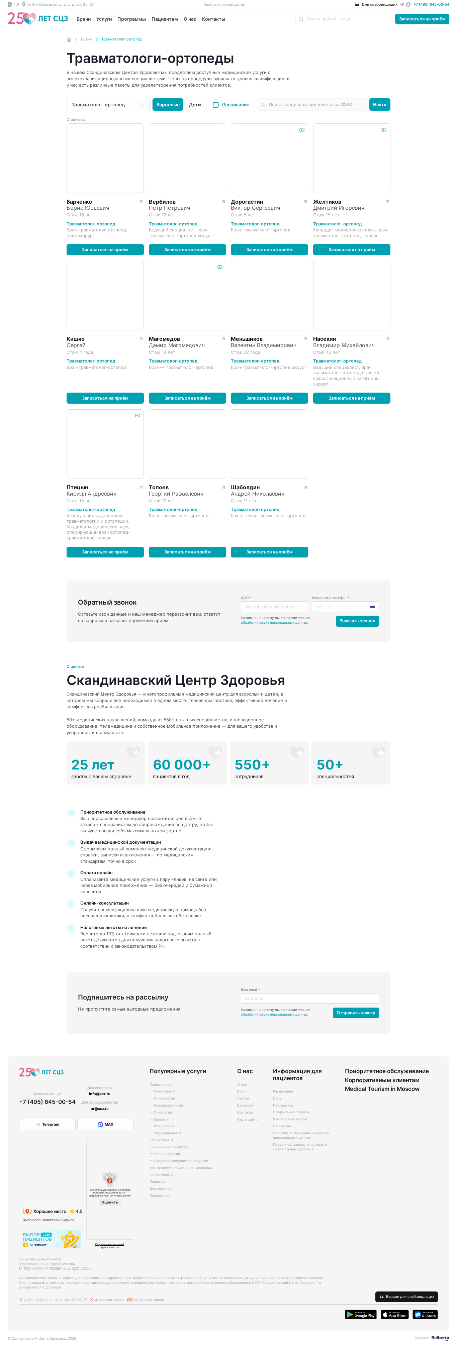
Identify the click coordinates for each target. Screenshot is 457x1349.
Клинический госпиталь (170, 1147)
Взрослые (168, 104)
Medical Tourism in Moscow (382, 1088)
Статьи (243, 1098)
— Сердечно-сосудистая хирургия (179, 1161)
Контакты (213, 19)
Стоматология (162, 1140)
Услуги (104, 19)
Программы (131, 19)
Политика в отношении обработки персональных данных (301, 1135)
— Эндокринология (166, 1133)
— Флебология (162, 1126)
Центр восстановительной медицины (181, 1168)
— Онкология (161, 1112)
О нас (190, 19)
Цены (277, 1098)
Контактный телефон (330, 598)
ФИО (246, 598)
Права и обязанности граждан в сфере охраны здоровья (300, 1146)
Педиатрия (159, 1181)
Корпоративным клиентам (382, 1080)
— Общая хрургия (165, 1154)
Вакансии (245, 1105)
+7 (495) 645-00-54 (431, 4)
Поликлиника (160, 1084)
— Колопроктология (166, 1105)
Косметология (162, 1175)
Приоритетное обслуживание (387, 1071)
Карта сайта (247, 1119)
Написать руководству (224, 4)
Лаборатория (161, 1196)
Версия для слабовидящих (410, 1296)
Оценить (109, 1202)
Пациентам (165, 19)
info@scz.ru (99, 1094)
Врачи (84, 19)
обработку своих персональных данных (274, 622)
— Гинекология (162, 1098)
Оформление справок (291, 1112)
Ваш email (250, 990)
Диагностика (160, 1188)
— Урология (160, 1119)
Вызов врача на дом (290, 1119)
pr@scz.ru (100, 1108)
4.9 (16, 4)
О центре (75, 666)
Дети (195, 104)
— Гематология (163, 1091)
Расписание (235, 104)
